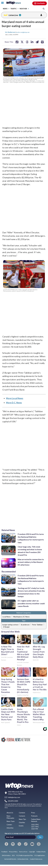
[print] (42, 42)
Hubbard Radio (41, 852)
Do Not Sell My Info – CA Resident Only (16, 859)
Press (33, 813)
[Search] (44, 8)
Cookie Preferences (36, 859)
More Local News (14, 398)
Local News (6, 617)
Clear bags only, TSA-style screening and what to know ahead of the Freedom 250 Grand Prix (30, 551)
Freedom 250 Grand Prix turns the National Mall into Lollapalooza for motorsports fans (31, 538)
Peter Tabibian (37, 625)
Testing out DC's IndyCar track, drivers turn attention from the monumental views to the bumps (31, 592)
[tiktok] (25, 844)
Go (40, 837)
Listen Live (13, 15)
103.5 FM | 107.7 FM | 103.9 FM (35, 827)
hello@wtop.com (14, 797)
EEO (13, 855)
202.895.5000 (13, 801)
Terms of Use (23, 852)
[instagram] (13, 844)
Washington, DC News (21, 617)
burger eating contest (10, 625)
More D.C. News (14, 402)
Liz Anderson (10, 32)
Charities (22, 822)
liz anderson (25, 625)
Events (21, 826)
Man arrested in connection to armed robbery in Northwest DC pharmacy (31, 562)
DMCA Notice (6, 855)
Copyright (32, 852)
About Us (10, 813)
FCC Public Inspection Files (24, 855)
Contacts (22, 816)
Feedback (4, 852)
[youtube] (32, 844)
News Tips (22, 819)
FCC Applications (39, 855)
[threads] (38, 844)
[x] (19, 844)
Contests (22, 813)
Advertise (10, 828)
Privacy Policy (13, 852)
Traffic (13, 8)
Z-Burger (6, 627)
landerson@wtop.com (22, 32)
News (5, 8)
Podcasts (34, 816)
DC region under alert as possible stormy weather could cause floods (31, 603)
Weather (23, 8)
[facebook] (6, 844)
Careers (9, 825)
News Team (11, 821)
